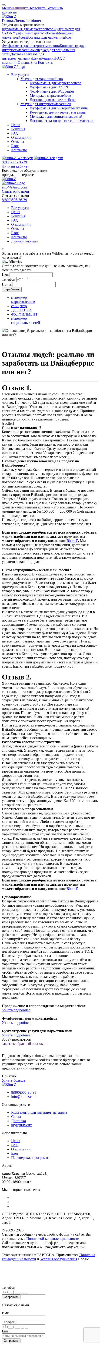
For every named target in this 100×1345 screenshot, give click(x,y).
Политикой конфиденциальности (52, 1239)
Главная (8, 21)
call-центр (19, 306)
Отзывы (24, 62)
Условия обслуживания (58, 1259)
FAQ (59, 58)
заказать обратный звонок (22, 1044)
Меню (7, 8)
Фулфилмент (21, 1125)
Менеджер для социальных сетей (56, 116)
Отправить (11, 1297)
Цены (36, 58)
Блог (34, 62)
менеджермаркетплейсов (23, 300)
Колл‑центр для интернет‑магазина (58, 112)
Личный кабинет (27, 21)
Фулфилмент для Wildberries (35, 33)
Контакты (45, 62)
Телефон (8, 279)
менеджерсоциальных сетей (25, 320)
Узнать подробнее (16, 1010)
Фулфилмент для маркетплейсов (27, 29)
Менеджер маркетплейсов (50, 96)
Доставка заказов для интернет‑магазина (23, 56)
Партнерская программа (30, 1158)
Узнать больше (13, 1080)
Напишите (20, 8)
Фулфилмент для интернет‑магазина (31, 46)
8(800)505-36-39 (14, 162)
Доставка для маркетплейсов (49, 37)
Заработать (12, 289)
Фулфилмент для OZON (49, 87)
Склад (16, 1117)
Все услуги (20, 75)
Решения (48, 58)
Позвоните (37, 8)
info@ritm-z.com (14, 187)
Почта (7, 284)
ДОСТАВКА (21, 310)
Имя (5, 274)
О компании (21, 137)
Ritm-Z (72, 541)
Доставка (18, 1121)
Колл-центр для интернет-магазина (39, 1112)
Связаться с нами (15, 191)
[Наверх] (4, 5)
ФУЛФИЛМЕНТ (24, 314)
